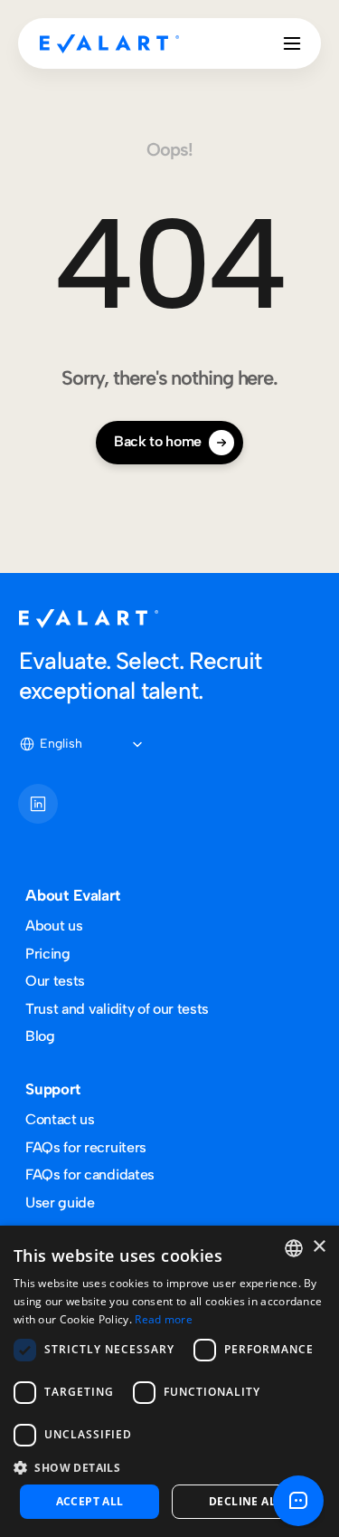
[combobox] (294, 1248)
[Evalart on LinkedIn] (38, 804)
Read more (164, 1319)
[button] (169, 1466)
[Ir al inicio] (109, 43)
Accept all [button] (90, 1501)
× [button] (318, 1247)
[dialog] (169, 1381)
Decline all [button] (245, 1501)
